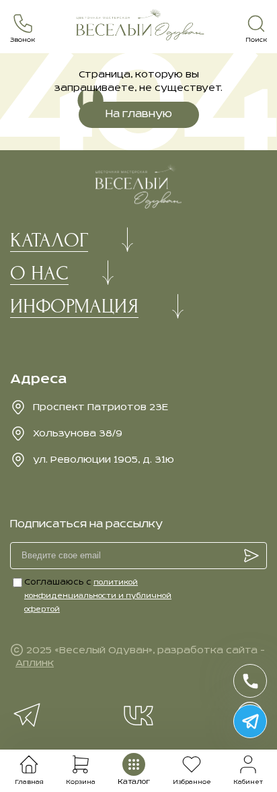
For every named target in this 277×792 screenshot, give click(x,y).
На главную (139, 114)
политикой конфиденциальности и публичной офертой (97, 596)
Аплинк (34, 663)
